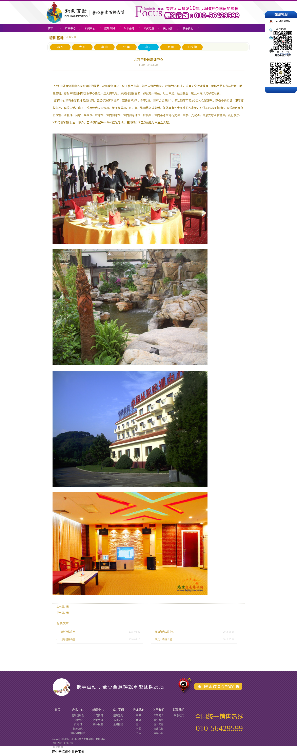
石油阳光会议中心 (164, 631)
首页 (50, 28)
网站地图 (57, 747)
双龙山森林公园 (163, 639)
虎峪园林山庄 (68, 639)
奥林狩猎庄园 (68, 631)
